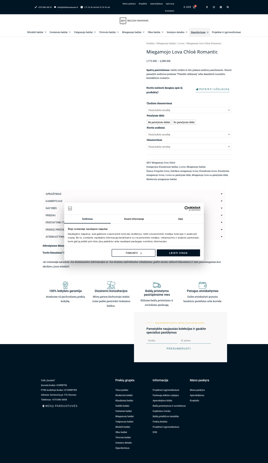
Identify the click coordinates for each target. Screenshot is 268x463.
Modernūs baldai (124, 395)
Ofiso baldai (154, 32)
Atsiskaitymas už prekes (63, 236)
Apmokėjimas (156, 3)
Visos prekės (121, 389)
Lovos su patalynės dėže (178, 175)
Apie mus (170, 3)
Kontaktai (169, 10)
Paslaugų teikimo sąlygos (166, 395)
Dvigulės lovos (161, 170)
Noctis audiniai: (156, 127)
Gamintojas (54, 201)
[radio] (159, 122)
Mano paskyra (129, 3)
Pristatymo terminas (60, 222)
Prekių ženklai (160, 421)
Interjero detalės (175, 32)
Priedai (50, 215)
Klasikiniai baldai (168, 166)
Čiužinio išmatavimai (159, 103)
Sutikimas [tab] (87, 218)
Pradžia (150, 43)
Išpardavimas (198, 32)
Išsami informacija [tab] (134, 218)
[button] (134, 193)
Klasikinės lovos (208, 170)
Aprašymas (53, 193)
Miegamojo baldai (131, 32)
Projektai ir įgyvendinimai (226, 32)
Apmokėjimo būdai (162, 400)
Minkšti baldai (35, 32)
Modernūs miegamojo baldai (161, 179)
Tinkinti (132, 253)
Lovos (181, 43)
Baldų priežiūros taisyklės (166, 416)
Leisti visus (178, 253)
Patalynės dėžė (155, 115)
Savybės (51, 208)
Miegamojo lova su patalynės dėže (210, 175)
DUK (155, 432)
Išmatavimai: (154, 139)
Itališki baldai (122, 405)
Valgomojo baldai (83, 32)
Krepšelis (143, 3)
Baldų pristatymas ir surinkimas (169, 405)
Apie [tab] (180, 218)
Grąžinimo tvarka (162, 411)
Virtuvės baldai (107, 32)
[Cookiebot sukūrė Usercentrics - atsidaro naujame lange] (186, 208)
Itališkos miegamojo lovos (184, 170)
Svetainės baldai (59, 32)
